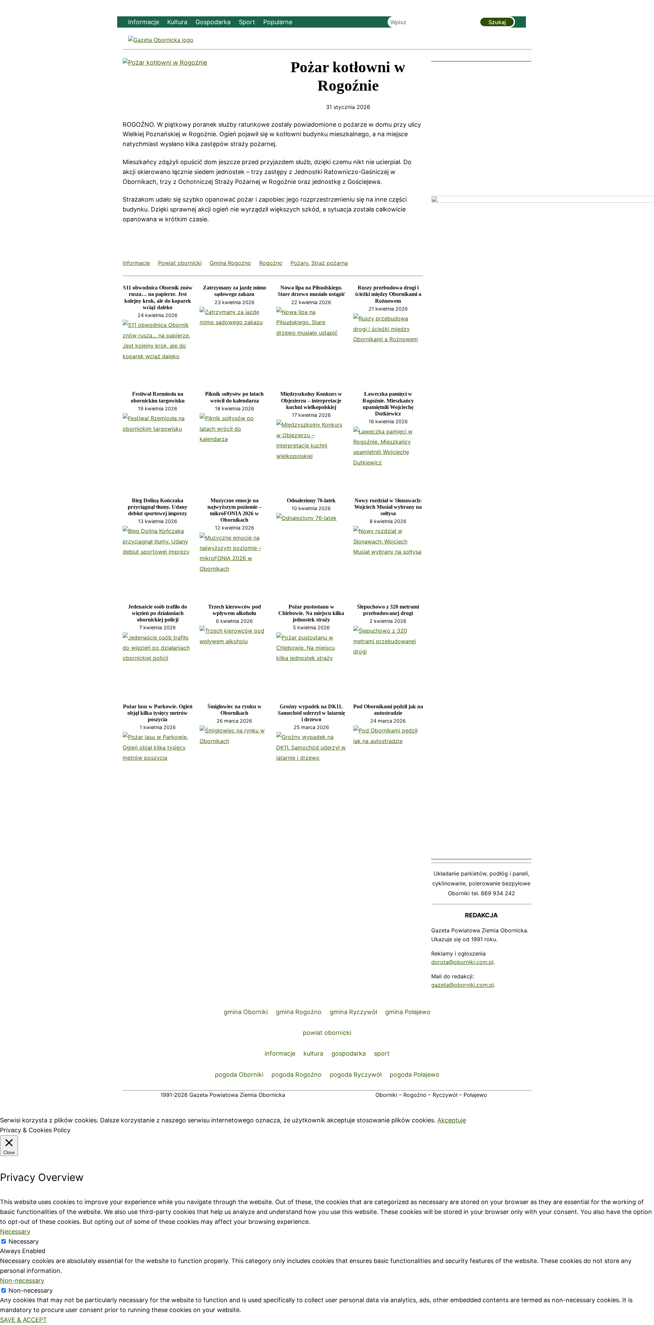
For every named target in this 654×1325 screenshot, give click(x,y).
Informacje (136, 262)
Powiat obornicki (180, 262)
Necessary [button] (15, 1231)
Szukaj (497, 22)
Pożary (299, 262)
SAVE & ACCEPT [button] (23, 1319)
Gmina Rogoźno (230, 262)
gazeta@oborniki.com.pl (462, 984)
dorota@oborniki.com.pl (462, 962)
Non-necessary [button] (22, 1280)
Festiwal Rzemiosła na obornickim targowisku (158, 397)
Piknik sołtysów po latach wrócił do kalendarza (234, 397)
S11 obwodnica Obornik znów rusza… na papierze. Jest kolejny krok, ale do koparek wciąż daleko (157, 297)
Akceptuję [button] (451, 1120)
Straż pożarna (329, 262)
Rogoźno (270, 262)
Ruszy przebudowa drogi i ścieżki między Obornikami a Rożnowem (388, 294)
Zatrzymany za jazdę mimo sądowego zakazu (234, 291)
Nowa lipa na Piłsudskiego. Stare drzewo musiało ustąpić (311, 291)
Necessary (24, 1241)
